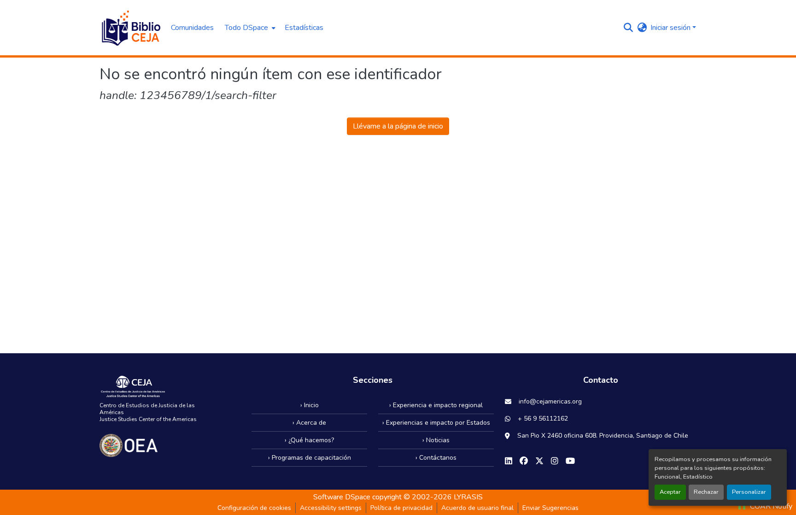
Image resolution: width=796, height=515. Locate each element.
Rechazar (706, 492)
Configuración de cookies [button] (254, 507)
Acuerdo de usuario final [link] (477, 507)
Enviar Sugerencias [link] (550, 507)
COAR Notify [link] (770, 506)
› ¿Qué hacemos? (309, 440)
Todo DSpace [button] (246, 28)
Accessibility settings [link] (331, 507)
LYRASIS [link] (468, 497)
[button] (131, 27)
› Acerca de (309, 422)
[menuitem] (249, 27)
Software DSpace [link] (341, 497)
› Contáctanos (436, 457)
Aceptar (670, 492)
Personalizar (749, 492)
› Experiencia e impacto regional (436, 405)
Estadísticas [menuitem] (304, 28)
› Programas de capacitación (309, 457)
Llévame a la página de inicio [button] (398, 126)
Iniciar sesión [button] (671, 28)
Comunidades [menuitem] (192, 28)
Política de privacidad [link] (401, 507)
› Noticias (436, 440)
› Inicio (309, 405)
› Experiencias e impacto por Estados (436, 422)
